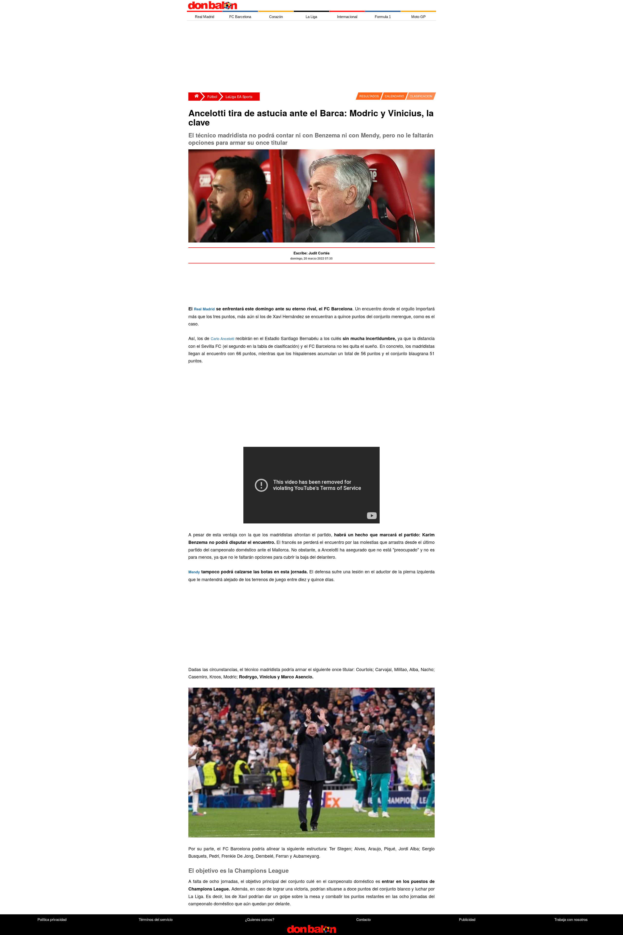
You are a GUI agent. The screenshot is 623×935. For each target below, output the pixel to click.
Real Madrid (204, 309)
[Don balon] (305, 5)
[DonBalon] (194, 96)
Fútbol (212, 96)
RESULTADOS (369, 96)
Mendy (194, 572)
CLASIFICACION (421, 96)
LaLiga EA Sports (239, 96)
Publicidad (467, 919)
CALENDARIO (394, 96)
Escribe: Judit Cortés (311, 253)
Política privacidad (51, 919)
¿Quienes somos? (259, 919)
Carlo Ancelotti (222, 338)
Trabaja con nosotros (571, 919)
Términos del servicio (156, 919)
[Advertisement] (312, 57)
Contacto (363, 919)
